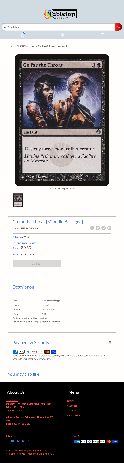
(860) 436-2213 (22, 423)
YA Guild (71, 410)
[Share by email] (109, 228)
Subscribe (72, 405)
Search (70, 401)
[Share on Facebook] (92, 228)
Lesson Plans (73, 415)
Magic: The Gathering (25, 228)
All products (23, 46)
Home (11, 46)
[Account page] (62, 35)
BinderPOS (48, 453)
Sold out (36, 263)
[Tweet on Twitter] (103, 228)
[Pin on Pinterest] (98, 228)
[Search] (118, 27)
